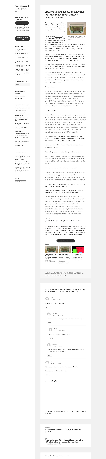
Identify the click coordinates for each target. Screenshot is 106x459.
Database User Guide (20, 96)
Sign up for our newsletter (65, 241)
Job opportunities (19, 115)
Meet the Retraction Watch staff (22, 108)
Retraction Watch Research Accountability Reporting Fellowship (21, 119)
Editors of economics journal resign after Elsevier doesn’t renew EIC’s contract (22, 158)
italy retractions (68, 273)
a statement (77, 168)
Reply (47, 307)
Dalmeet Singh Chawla (59, 272)
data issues (53, 273)
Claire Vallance (66, 190)
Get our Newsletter (22, 23)
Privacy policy (48, 455)
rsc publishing (57, 275)
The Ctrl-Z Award (19, 131)
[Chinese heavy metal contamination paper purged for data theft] (78, 249)
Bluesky (65, 228)
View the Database (19, 98)
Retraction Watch (22, 6)
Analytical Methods (71, 272)
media (59, 48)
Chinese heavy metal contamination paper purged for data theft (77, 256)
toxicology (63, 275)
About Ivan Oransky (20, 113)
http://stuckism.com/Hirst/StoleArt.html (56, 371)
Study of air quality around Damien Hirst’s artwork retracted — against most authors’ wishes (64, 257)
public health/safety (76, 273)
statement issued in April (68, 140)
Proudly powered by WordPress (60, 455)
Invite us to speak (19, 145)
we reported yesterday (53, 54)
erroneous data (60, 273)
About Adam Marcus (21, 110)
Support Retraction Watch (22, 38)
